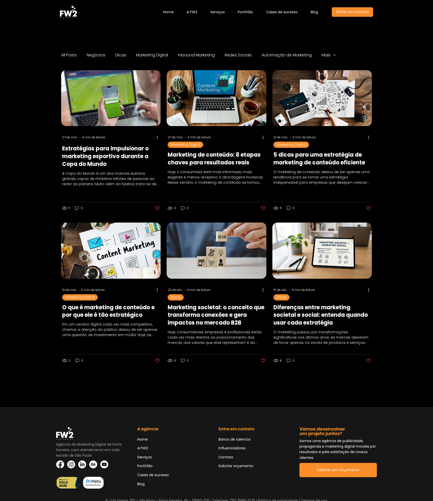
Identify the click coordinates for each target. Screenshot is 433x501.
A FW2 (142, 448)
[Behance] (93, 464)
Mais (326, 55)
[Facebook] (60, 464)
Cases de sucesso (153, 474)
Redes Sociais (238, 55)
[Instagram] (71, 464)
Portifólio (145, 465)
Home (142, 439)
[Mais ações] (159, 137)
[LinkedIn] (82, 464)
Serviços (144, 457)
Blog (141, 483)
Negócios (96, 55)
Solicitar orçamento (236, 465)
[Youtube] (104, 464)
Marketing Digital (152, 55)
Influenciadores (232, 448)
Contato (226, 457)
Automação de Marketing (287, 55)
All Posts (69, 55)
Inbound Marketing (196, 55)
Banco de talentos (235, 439)
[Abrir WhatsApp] (12, 488)
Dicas (120, 55)
